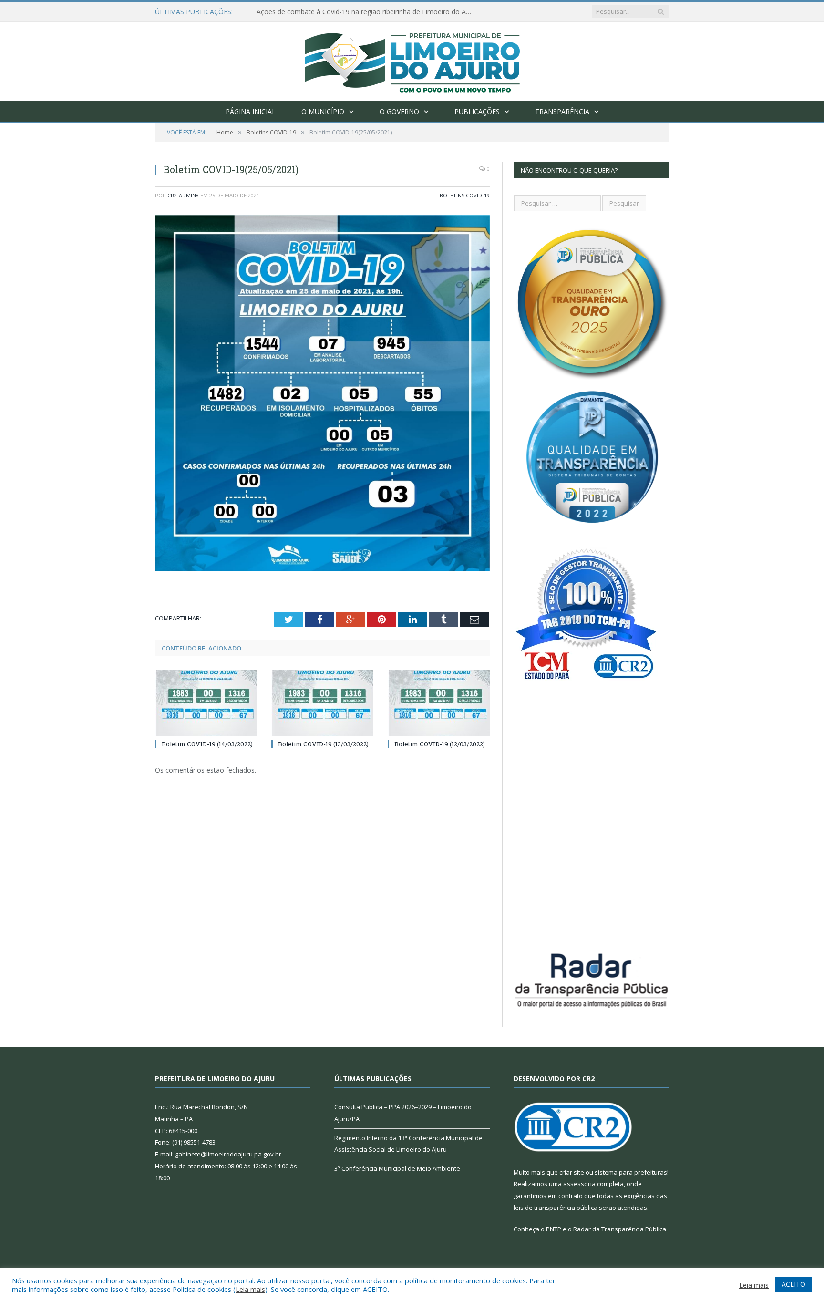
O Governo (399, 111)
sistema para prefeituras (631, 1172)
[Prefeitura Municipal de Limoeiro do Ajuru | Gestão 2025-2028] (412, 59)
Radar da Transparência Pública (619, 1229)
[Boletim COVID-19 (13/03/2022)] (322, 703)
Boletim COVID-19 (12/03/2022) (439, 744)
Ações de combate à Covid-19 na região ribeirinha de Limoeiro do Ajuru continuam (366, 12)
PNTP (553, 1229)
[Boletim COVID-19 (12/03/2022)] (439, 703)
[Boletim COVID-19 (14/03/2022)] (206, 703)
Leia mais (250, 1289)
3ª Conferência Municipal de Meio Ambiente (397, 1168)
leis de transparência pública (555, 1207)
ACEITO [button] (793, 1284)
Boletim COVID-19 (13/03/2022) (323, 744)
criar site (571, 1172)
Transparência (562, 111)
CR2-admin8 (183, 195)
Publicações (477, 111)
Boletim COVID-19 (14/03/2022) (207, 744)
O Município (322, 111)
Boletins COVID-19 (465, 195)
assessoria (579, 1183)
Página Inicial (251, 111)
